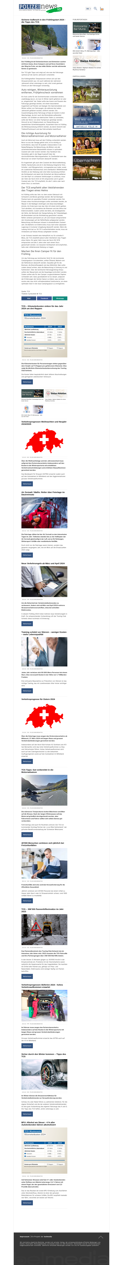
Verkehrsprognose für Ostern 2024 (38, 699)
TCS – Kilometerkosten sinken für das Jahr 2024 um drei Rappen (42, 307)
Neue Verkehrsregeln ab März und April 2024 (43, 563)
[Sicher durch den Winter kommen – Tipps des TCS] (44, 1074)
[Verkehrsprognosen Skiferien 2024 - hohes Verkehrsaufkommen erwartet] (44, 1005)
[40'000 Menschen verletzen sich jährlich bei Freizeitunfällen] (44, 863)
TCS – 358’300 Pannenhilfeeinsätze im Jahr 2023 (42, 910)
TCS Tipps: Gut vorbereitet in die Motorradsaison (37, 771)
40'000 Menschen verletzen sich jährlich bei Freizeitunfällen (42, 844)
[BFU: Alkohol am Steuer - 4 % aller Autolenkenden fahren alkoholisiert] (44, 1150)
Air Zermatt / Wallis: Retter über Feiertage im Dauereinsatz (43, 493)
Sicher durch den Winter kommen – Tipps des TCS (43, 1055)
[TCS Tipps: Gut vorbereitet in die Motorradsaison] (44, 790)
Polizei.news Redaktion (36, 58)
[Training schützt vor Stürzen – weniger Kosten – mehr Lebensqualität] (44, 651)
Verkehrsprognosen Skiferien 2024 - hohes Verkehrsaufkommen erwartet (42, 986)
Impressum (24, 1237)
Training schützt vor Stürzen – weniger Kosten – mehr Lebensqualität (43, 633)
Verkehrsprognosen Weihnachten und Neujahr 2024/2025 (43, 423)
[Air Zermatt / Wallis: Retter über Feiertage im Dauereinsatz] (44, 512)
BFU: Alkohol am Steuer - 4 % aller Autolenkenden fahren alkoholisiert (38, 1123)
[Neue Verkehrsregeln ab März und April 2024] (44, 581)
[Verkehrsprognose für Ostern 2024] (44, 716)
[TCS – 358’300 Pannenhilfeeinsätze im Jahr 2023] (44, 929)
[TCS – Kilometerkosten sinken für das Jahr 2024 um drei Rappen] (44, 334)
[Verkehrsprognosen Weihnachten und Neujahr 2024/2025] (44, 441)
